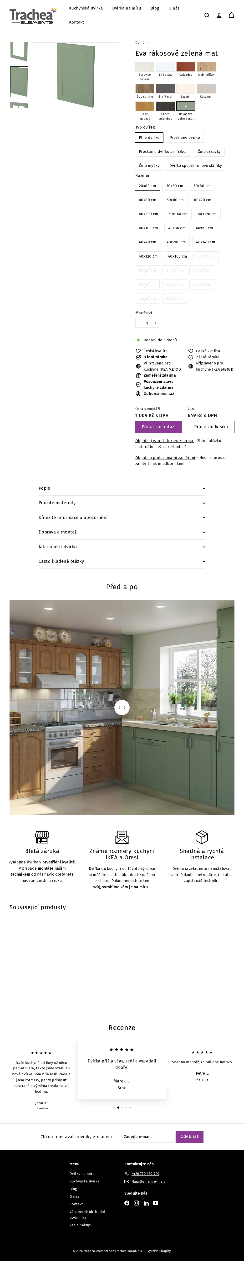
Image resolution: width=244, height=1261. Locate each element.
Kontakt (76, 22)
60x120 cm (207, 214)
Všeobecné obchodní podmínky (87, 1215)
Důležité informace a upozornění (73, 517)
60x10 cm (149, 285)
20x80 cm (147, 186)
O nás (174, 8)
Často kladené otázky (61, 561)
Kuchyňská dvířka (86, 8)
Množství (143, 312)
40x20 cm (176, 285)
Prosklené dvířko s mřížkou (163, 151)
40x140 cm (205, 242)
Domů (140, 42)
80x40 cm (207, 257)
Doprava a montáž (58, 532)
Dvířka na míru (126, 8)
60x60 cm (175, 200)
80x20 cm (149, 271)
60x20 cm (203, 271)
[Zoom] (75, 75)
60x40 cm (202, 200)
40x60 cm (204, 228)
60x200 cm (148, 214)
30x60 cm (174, 186)
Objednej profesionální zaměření (165, 457)
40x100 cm (177, 256)
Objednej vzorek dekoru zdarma (164, 441)
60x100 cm (148, 228)
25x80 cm (176, 299)
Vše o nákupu (81, 1225)
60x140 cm (178, 214)
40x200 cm (176, 242)
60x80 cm (147, 200)
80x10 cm (176, 271)
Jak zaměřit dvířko (58, 546)
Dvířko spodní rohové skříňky (195, 165)
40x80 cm (177, 228)
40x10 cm (203, 285)
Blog (155, 8)
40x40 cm (147, 242)
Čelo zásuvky (209, 151)
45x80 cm (149, 299)
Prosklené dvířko (185, 137)
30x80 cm (202, 186)
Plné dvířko (149, 137)
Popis (44, 488)
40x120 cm (148, 256)
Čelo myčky (149, 165)
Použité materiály (57, 502)
